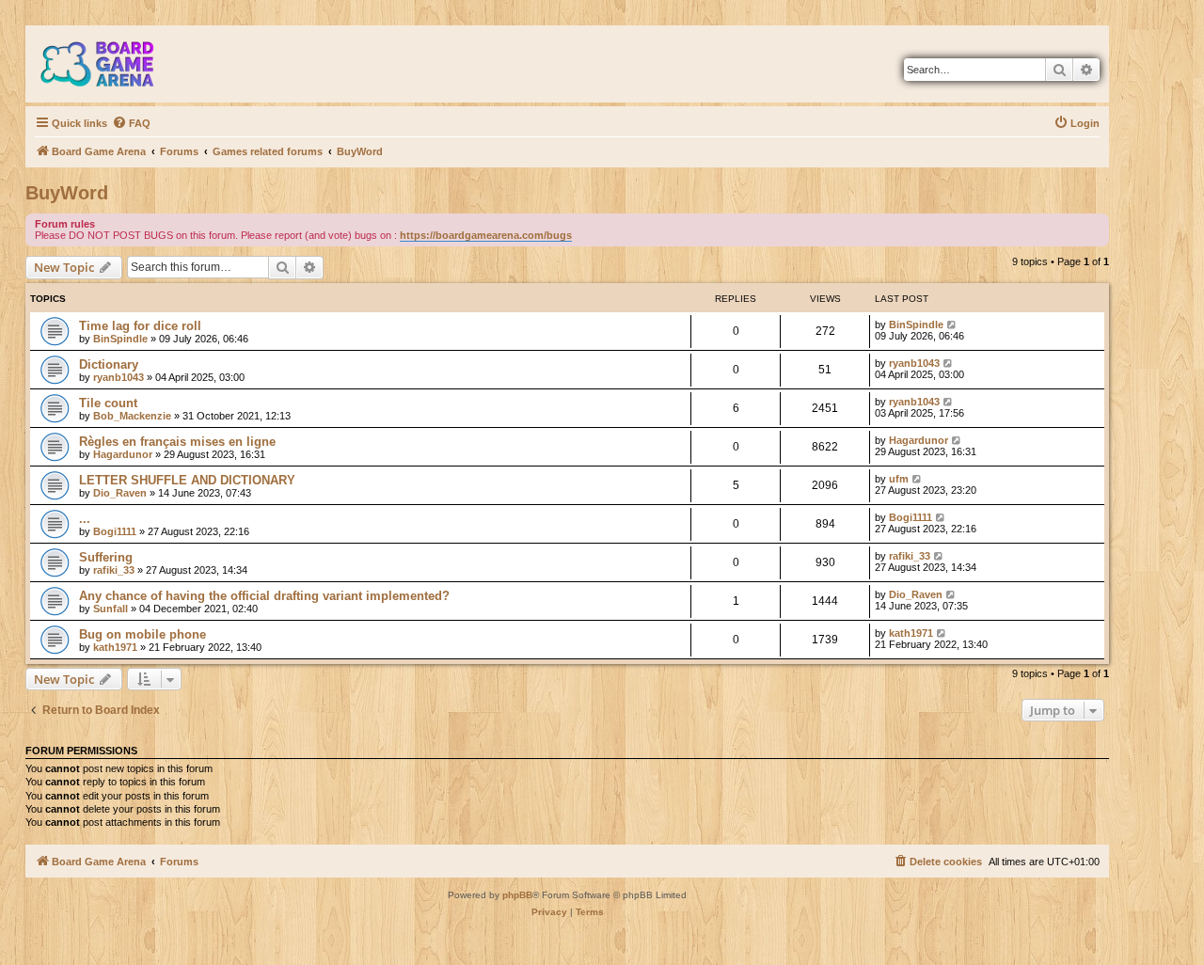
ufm (899, 478)
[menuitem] (131, 123)
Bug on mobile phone (142, 634)
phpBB (517, 895)
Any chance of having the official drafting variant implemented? (264, 596)
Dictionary (108, 364)
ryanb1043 (118, 377)
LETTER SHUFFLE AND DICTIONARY (187, 480)
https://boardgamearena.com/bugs (486, 235)
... (84, 519)
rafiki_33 (114, 570)
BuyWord (66, 192)
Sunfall (110, 608)
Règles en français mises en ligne (177, 442)
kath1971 (115, 647)
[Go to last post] (952, 324)
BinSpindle (120, 338)
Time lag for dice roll (140, 326)
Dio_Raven (120, 492)
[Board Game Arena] (111, 64)
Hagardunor (122, 454)
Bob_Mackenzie (132, 415)
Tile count (108, 403)
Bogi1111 (114, 531)
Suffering (106, 557)
